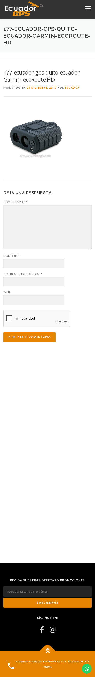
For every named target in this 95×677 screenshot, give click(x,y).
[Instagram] (52, 629)
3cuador (72, 87)
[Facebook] (42, 629)
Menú (87, 8)
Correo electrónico (22, 274)
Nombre (11, 256)
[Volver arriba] (47, 651)
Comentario (15, 202)
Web (6, 292)
